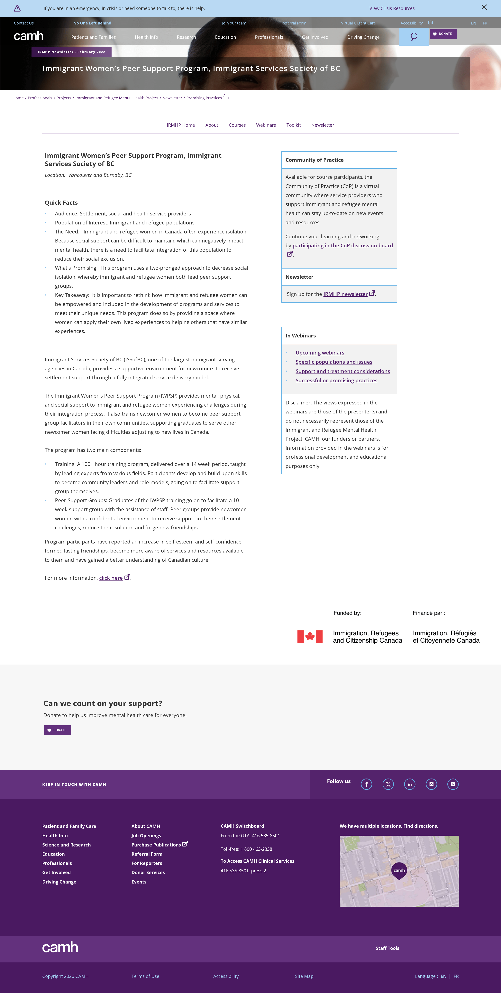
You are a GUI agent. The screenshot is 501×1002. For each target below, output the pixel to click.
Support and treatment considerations (343, 371)
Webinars (266, 125)
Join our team (234, 23)
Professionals (40, 97)
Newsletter (172, 97)
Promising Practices (204, 97)
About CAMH (146, 826)
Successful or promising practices (337, 380)
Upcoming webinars (320, 352)
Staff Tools (387, 948)
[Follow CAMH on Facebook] (366, 784)
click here (111, 577)
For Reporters (147, 863)
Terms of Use (145, 976)
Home (18, 97)
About (211, 125)
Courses (237, 125)
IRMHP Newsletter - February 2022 (71, 52)
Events (139, 882)
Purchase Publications (156, 845)
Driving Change (59, 882)
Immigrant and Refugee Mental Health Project (116, 97)
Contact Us (24, 23)
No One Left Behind (92, 23)
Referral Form (294, 23)
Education (53, 854)
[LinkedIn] (409, 784)
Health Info (55, 835)
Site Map (304, 976)
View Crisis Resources (392, 8)
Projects (64, 97)
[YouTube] (453, 784)
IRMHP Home (181, 125)
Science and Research (66, 845)
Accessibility (412, 23)
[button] (93, 36)
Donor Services (148, 872)
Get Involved (56, 872)
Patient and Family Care (69, 826)
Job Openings (146, 835)
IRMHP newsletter (345, 294)
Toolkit (294, 125)
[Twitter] (388, 784)
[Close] (484, 8)
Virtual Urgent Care (358, 23)
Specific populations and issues (334, 361)
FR (485, 23)
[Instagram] (431, 784)
